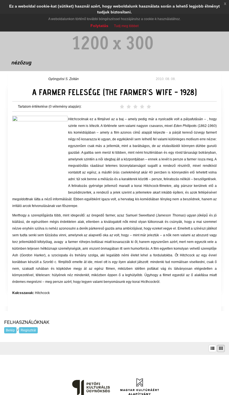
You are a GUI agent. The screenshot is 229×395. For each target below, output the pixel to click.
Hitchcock (42, 293)
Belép (10, 330)
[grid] (221, 348)
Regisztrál (28, 330)
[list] (212, 348)
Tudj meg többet (126, 26)
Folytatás (99, 25)
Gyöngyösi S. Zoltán (63, 79)
